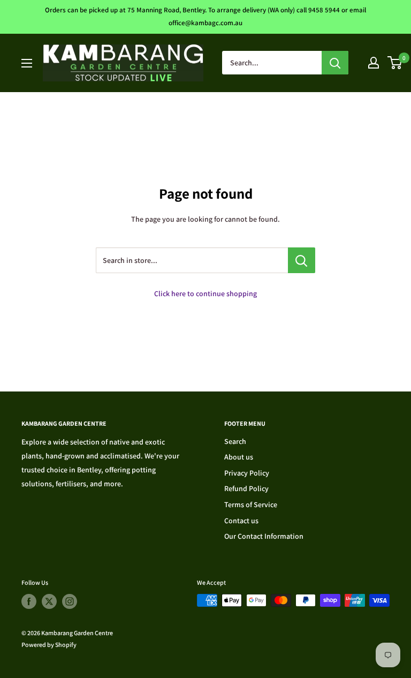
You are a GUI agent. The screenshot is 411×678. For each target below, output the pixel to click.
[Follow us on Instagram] (69, 601)
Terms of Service (250, 504)
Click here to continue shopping (205, 293)
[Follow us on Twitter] (49, 601)
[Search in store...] (301, 260)
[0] (395, 62)
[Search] (335, 62)
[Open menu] (26, 63)
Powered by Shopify (49, 645)
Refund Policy (246, 488)
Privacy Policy (246, 473)
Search (235, 441)
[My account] (373, 63)
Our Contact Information (263, 536)
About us (238, 457)
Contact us (241, 520)
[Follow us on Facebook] (28, 601)
